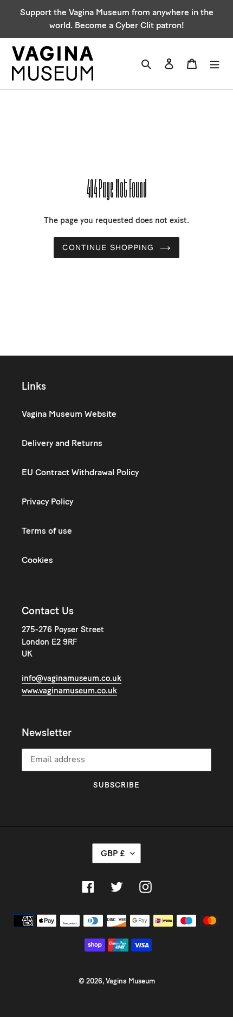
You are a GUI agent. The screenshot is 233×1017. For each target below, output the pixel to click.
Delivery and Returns (62, 443)
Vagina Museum (130, 981)
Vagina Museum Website (69, 414)
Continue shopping (108, 247)
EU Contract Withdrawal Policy (80, 472)
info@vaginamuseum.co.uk (71, 678)
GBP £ (113, 853)
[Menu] (214, 63)
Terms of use (47, 531)
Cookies (37, 560)
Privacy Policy (47, 501)
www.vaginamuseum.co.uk (69, 691)
